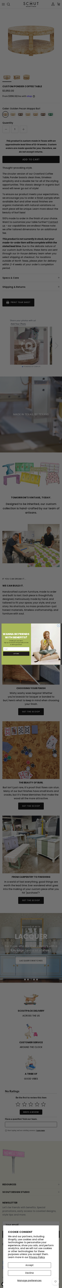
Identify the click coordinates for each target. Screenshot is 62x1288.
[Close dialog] (58, 625)
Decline (29, 1272)
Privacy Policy (37, 1257)
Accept (29, 1265)
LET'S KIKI (16, 654)
